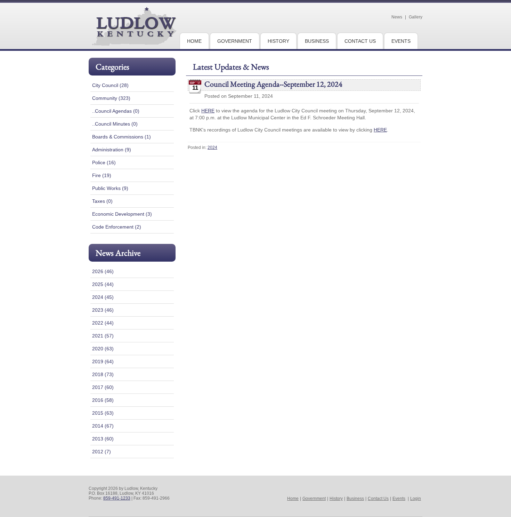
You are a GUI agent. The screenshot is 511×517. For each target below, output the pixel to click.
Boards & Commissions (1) (121, 137)
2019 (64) (103, 361)
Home (293, 498)
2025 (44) (103, 284)
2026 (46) (103, 271)
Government (314, 498)
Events (398, 498)
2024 (212, 147)
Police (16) (104, 162)
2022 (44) (103, 323)
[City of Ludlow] (134, 43)
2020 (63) (103, 348)
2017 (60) (103, 387)
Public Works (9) (110, 188)
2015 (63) (103, 413)
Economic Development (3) (122, 214)
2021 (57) (103, 336)
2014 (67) (103, 426)
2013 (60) (103, 439)
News (396, 17)
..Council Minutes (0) (115, 124)
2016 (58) (103, 400)
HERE (207, 110)
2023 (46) (103, 310)
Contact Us (378, 498)
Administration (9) (111, 149)
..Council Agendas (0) (115, 111)
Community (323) (111, 98)
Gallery (415, 17)
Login (415, 498)
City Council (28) (110, 85)
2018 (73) (103, 374)
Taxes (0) (102, 201)
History (336, 498)
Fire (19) (101, 175)
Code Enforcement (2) (116, 227)
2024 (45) (103, 297)
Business (355, 498)
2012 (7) (101, 451)
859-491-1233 (116, 498)
